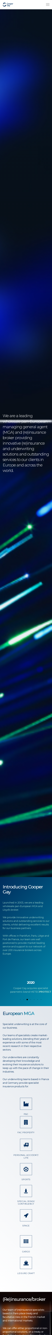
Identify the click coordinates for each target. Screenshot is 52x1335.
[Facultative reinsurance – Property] (26, 1123)
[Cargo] (26, 1242)
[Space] (26, 1217)
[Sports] (26, 1170)
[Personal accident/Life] (26, 1146)
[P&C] (26, 1105)
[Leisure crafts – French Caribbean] (26, 1264)
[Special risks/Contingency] (26, 1192)
